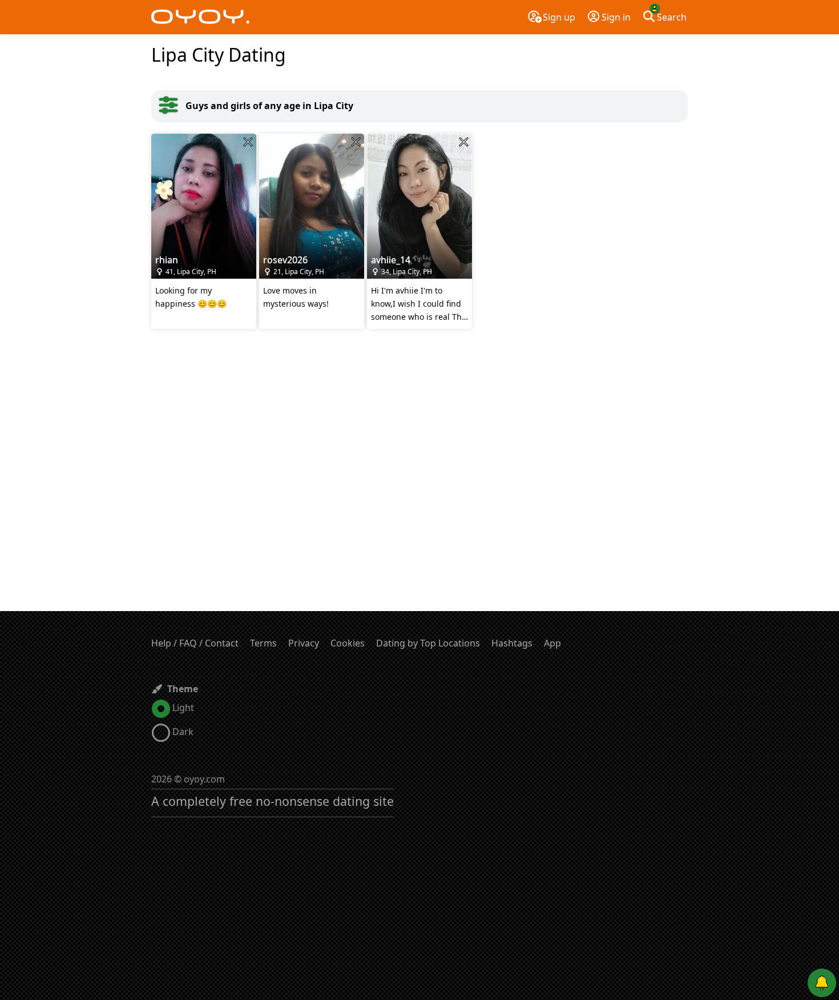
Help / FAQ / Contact (195, 643)
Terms (263, 643)
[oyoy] (200, 17)
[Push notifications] (822, 983)
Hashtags (512, 643)
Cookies (347, 643)
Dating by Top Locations (428, 643)
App (552, 643)
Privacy (303, 643)
